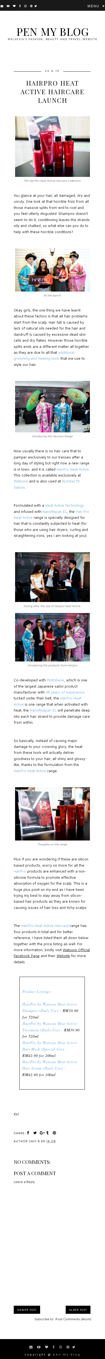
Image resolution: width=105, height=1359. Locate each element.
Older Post (78, 1309)
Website (63, 956)
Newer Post (27, 1309)
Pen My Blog (52, 31)
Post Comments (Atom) (73, 1319)
